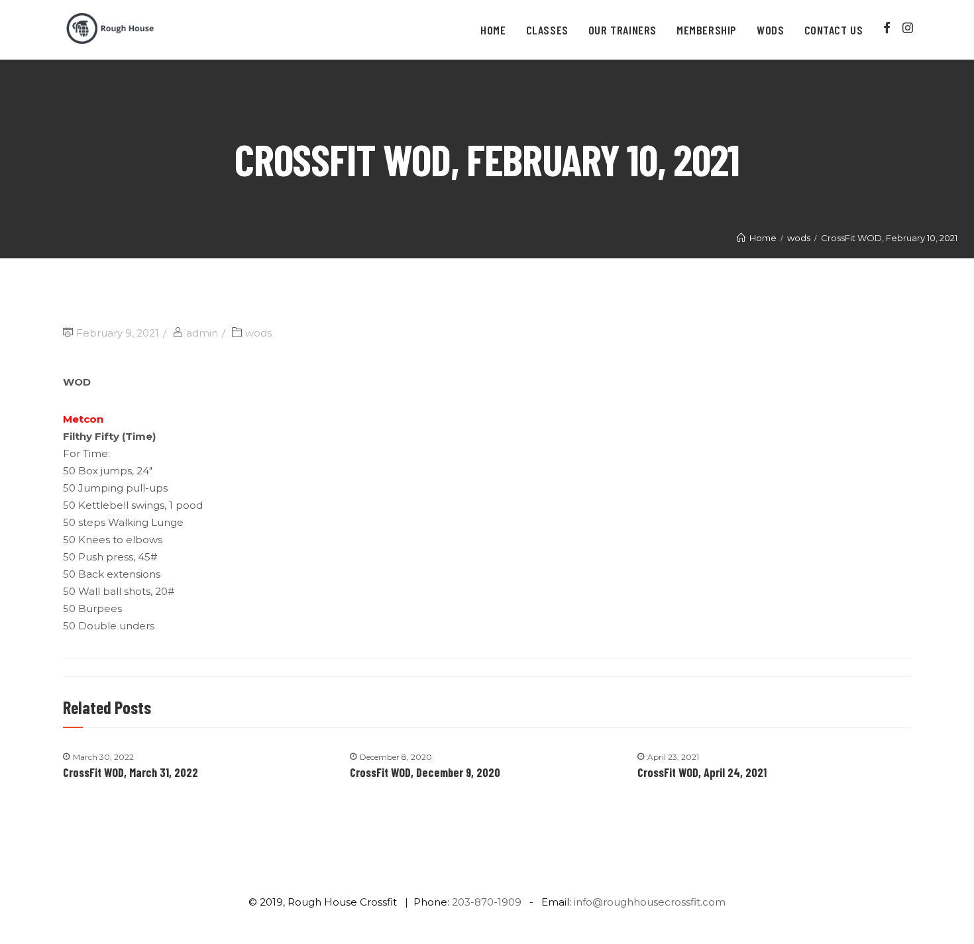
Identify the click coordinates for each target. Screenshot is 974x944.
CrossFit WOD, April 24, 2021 (702, 772)
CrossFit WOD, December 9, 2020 (425, 772)
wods (258, 333)
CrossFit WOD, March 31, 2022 (130, 772)
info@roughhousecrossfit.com (650, 902)
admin (202, 333)
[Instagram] (907, 28)
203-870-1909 (486, 902)
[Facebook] (887, 28)
